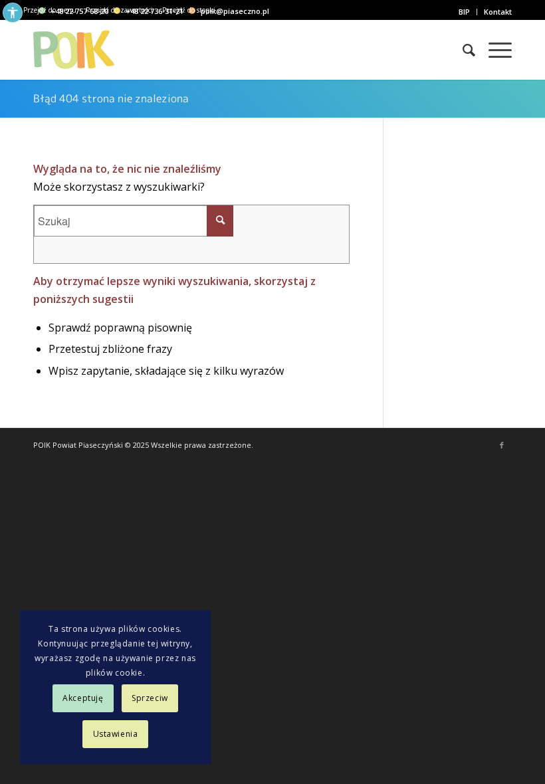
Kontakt (498, 12)
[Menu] (493, 50)
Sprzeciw (150, 698)
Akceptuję (82, 698)
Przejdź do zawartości (119, 10)
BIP (464, 12)
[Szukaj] (462, 50)
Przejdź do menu (49, 10)
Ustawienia (115, 733)
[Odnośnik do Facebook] (502, 445)
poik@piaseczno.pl (235, 11)
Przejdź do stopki (188, 10)
